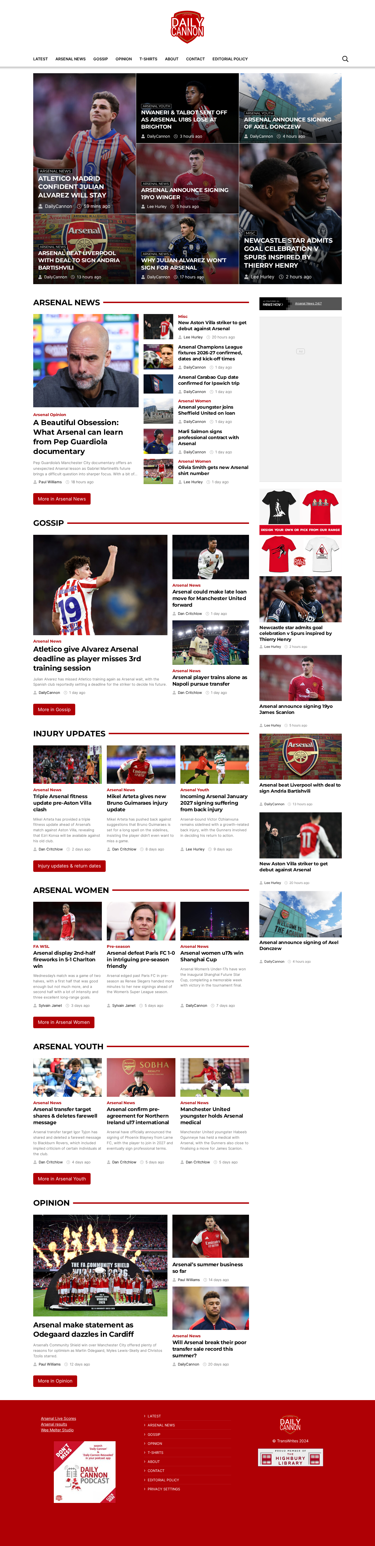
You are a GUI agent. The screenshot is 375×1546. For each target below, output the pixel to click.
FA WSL (41, 946)
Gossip (100, 58)
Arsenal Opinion (49, 414)
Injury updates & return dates (69, 866)
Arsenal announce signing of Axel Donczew (287, 123)
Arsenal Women (194, 400)
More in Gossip (54, 709)
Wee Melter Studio (57, 1430)
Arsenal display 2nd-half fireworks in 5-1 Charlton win (64, 959)
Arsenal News (70, 58)
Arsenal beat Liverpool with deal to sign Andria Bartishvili (78, 260)
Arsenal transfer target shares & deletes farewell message (65, 1116)
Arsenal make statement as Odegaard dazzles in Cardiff (83, 1329)
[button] (345, 59)
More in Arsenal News (62, 499)
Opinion (124, 58)
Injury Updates (69, 733)
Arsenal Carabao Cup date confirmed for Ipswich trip (209, 380)
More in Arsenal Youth (62, 1179)
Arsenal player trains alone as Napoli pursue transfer (209, 680)
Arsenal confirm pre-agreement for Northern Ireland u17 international (138, 1116)
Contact (195, 58)
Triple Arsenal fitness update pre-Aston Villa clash (62, 803)
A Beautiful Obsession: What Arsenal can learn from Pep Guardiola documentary (78, 437)
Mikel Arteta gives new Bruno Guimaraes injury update (137, 803)
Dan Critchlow (190, 613)
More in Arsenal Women (64, 1022)
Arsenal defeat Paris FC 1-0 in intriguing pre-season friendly (141, 959)
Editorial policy (230, 58)
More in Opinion (55, 1381)
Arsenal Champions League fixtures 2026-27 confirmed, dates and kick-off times (210, 353)
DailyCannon (58, 206)
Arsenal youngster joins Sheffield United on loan (206, 410)
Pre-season (118, 946)
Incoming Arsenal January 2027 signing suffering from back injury (213, 803)
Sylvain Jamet (50, 1005)
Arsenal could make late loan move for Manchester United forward (209, 598)
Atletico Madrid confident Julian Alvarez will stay (72, 186)
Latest (40, 58)
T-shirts (148, 58)
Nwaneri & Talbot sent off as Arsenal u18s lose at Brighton (184, 119)
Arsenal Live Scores (58, 1418)
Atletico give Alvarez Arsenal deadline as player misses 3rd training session (87, 658)
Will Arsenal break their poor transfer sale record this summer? (209, 1349)
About (171, 58)
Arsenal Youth (156, 106)
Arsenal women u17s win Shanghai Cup (211, 956)
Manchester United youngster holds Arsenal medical (211, 1116)
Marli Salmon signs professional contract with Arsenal (208, 437)
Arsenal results (54, 1424)
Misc (250, 233)
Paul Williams (50, 482)
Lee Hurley (262, 277)
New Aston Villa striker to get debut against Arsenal (212, 325)
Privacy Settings (164, 1489)
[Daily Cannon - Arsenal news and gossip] (187, 27)
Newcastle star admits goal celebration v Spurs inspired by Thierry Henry (288, 253)
